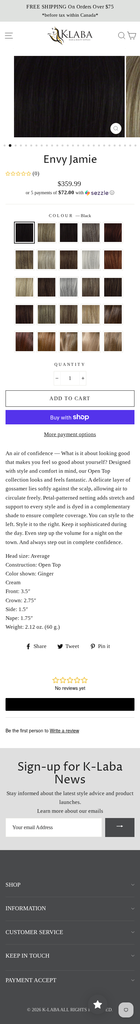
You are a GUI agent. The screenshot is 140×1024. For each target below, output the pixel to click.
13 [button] (68, 146)
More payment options (70, 434)
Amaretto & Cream (113, 314)
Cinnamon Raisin (24, 314)
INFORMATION (26, 908)
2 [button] (10, 145)
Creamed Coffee (46, 341)
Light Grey (91, 259)
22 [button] (115, 146)
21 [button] (110, 146)
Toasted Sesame (113, 341)
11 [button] (58, 146)
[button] (70, 193)
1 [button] (5, 146)
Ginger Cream (46, 314)
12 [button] (63, 146)
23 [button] (120, 146)
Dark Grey (91, 232)
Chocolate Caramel (113, 287)
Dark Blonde (46, 232)
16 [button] (84, 146)
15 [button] (78, 146)
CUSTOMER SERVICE (34, 932)
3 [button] (16, 146)
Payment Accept (31, 980)
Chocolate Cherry (24, 341)
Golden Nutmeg (68, 341)
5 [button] (26, 146)
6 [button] (32, 146)
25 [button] (131, 146)
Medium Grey (68, 287)
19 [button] (99, 146)
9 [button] (47, 146)
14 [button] (73, 146)
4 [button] (21, 146)
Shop (13, 884)
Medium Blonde (24, 287)
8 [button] (42, 146)
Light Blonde (46, 259)
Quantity (70, 364)
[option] (70, 11)
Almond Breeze (91, 287)
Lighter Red (113, 259)
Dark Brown (68, 232)
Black (24, 232)
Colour (70, 215)
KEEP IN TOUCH (27, 955)
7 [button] (37, 146)
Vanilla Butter (91, 314)
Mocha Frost (68, 314)
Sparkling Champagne (91, 341)
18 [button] (94, 146)
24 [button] (125, 146)
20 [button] (104, 146)
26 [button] (136, 146)
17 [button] (89, 146)
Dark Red (113, 232)
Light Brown (68, 259)
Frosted (24, 259)
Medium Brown (46, 287)
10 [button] (52, 146)
